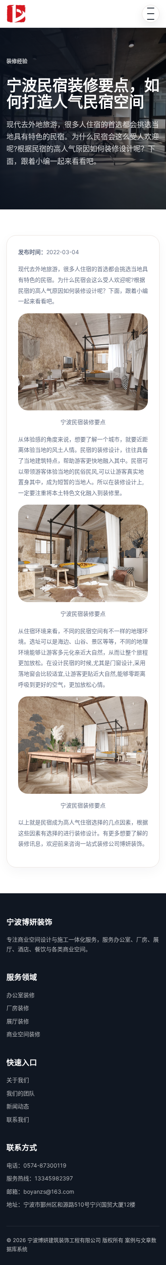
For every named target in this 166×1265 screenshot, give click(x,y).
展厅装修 (17, 1021)
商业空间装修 (23, 1034)
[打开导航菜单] (151, 14)
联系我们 (17, 1119)
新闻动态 (17, 1106)
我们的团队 (20, 1093)
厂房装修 (17, 1007)
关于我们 (17, 1080)
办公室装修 (20, 995)
